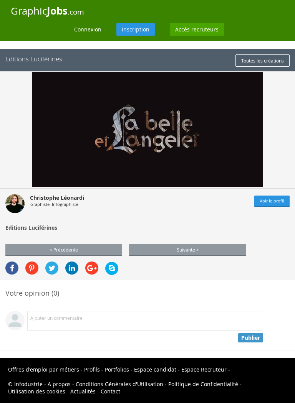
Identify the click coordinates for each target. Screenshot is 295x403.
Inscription (135, 29)
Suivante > (188, 250)
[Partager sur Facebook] (11, 268)
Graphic (47, 11)
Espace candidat (155, 369)
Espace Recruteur (204, 369)
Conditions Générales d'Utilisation (119, 384)
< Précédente (64, 250)
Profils (92, 369)
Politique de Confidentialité (203, 384)
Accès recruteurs (197, 29)
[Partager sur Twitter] (51, 268)
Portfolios (117, 369)
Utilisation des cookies (36, 391)
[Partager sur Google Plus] (91, 268)
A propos (59, 384)
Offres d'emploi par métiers (43, 369)
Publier (250, 337)
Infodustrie (28, 384)
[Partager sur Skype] (111, 268)
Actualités (83, 391)
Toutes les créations (262, 61)
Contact (110, 391)
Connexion (87, 29)
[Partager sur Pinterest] (31, 268)
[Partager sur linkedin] (71, 268)
